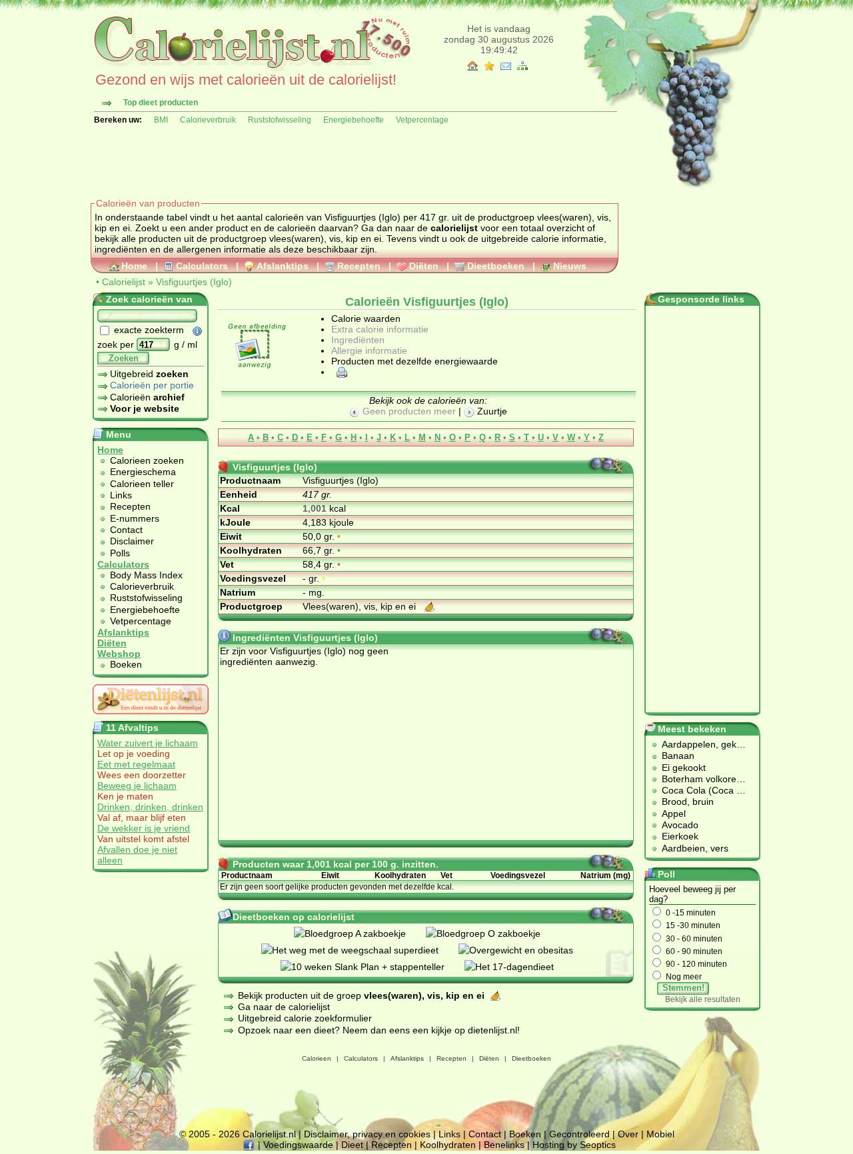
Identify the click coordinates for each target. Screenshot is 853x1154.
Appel (674, 813)
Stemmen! (683, 988)
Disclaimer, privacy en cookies (367, 1134)
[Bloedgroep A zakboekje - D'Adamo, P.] (360, 933)
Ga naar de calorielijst (284, 1006)
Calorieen (316, 1058)
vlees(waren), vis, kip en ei (325, 238)
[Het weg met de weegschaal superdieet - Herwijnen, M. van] (359, 950)
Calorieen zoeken (147, 460)
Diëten (423, 266)
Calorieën (147, 397)
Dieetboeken (495, 266)
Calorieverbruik (208, 120)
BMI (161, 120)
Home (134, 266)
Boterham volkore (699, 779)
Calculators (202, 266)
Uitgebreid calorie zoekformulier (305, 1018)
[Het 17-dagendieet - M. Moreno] (519, 966)
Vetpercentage (422, 120)
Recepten (359, 266)
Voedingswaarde (298, 1144)
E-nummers (134, 518)
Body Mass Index (146, 575)
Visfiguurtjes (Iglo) (194, 282)
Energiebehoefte (353, 120)
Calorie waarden (366, 318)
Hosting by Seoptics (574, 1144)
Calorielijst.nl (269, 1134)
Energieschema (143, 471)
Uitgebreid (149, 373)
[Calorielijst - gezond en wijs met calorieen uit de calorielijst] (251, 68)
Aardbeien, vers (695, 848)
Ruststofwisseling (279, 120)
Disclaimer (132, 541)
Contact (126, 529)
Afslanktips (283, 266)
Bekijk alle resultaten (702, 999)
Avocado (680, 825)
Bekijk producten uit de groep (361, 995)
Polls (120, 553)
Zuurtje (490, 411)
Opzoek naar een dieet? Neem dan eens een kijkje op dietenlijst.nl (377, 1030)
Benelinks (504, 1144)
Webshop (119, 653)
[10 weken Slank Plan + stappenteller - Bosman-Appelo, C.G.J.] (372, 966)
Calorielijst (123, 282)
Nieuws (569, 266)
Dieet (352, 1144)
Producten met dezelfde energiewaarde (414, 361)
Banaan (678, 755)
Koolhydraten (448, 1144)
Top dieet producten (160, 102)
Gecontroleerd (579, 1134)
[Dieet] (151, 717)
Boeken (126, 664)
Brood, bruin (688, 801)
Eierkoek (680, 836)
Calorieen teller (142, 483)
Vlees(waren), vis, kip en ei (361, 606)
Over (628, 1134)
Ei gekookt (684, 767)
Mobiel (660, 1134)
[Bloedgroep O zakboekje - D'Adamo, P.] (493, 933)
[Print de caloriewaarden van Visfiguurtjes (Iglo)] (340, 371)
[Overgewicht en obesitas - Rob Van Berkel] (525, 950)
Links (121, 495)
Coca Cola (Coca (699, 790)
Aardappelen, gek (699, 744)
